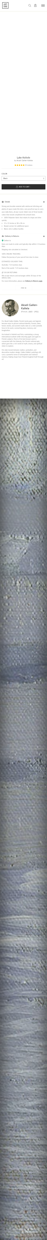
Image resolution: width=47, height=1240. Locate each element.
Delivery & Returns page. (34, 281)
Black (5, 178)
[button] (20, 165)
